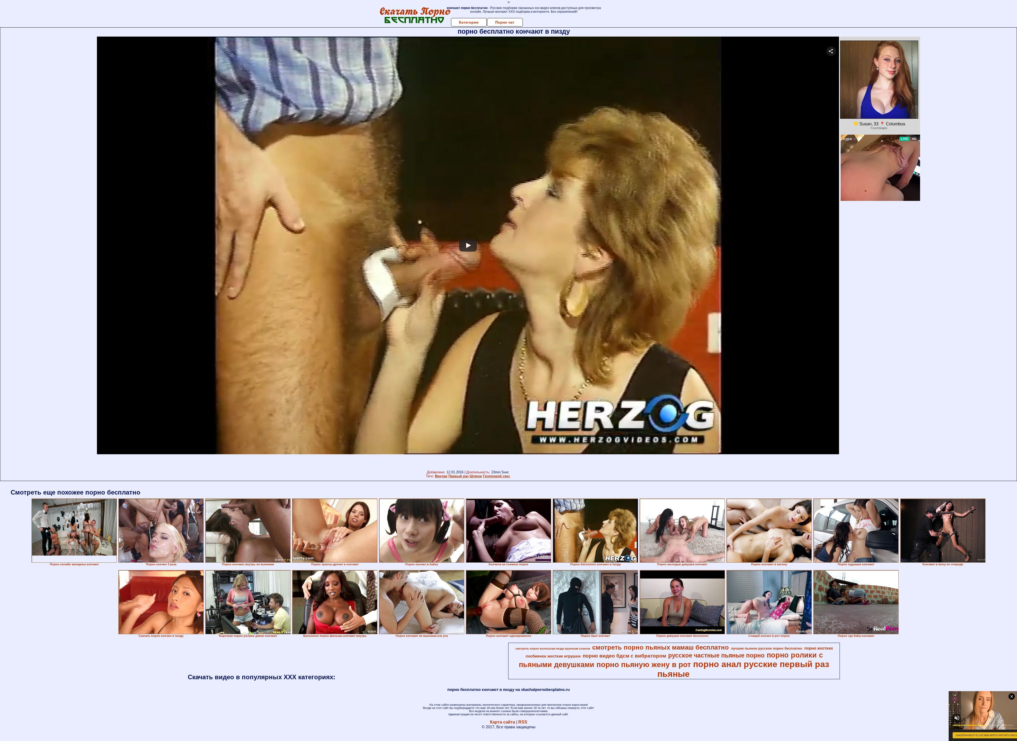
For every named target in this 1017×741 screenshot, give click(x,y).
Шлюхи (476, 476)
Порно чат (504, 22)
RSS (522, 722)
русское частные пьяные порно (716, 655)
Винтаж (441, 476)
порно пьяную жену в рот (643, 664)
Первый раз (458, 476)
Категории (469, 22)
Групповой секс (496, 476)
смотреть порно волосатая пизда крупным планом (552, 648)
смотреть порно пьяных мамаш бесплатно (660, 647)
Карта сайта (502, 722)
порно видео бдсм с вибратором (624, 656)
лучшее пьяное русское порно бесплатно (766, 648)
